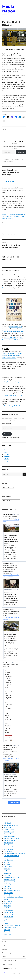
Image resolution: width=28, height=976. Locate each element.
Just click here (6, 288)
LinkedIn (6, 458)
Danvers (21, 159)
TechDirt (6, 923)
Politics (16, 159)
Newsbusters (8, 901)
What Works (7, 934)
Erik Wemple (8, 851)
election (4, 161)
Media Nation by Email (9, 968)
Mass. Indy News (7, 964)
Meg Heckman (8, 892)
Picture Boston (8, 910)
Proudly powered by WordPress (18, 973)
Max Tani (7, 886)
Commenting (6, 953)
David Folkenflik (9, 849)
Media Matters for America (12, 890)
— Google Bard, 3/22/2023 (10, 382)
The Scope (7, 921)
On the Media (8, 908)
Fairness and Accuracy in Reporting (14, 853)
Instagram (7, 461)
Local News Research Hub (11, 877)
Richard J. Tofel (8, 914)
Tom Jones (7, 929)
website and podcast (15, 327)
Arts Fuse (6, 821)
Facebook (7, 450)
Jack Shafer (7, 864)
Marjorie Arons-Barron (11, 882)
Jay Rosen (7, 869)
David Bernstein (9, 847)
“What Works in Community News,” (13, 331)
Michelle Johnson (9, 895)
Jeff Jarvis (7, 871)
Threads (6, 454)
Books (4, 956)
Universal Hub (8, 932)
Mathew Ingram (9, 884)
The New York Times (10, 337)
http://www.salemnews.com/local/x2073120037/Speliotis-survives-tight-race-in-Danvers (13, 216)
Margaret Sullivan (9, 879)
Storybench (7, 919)
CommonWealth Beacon (11, 838)
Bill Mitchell (7, 823)
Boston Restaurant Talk (11, 825)
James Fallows (8, 866)
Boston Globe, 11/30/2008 (12, 406)
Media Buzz (7, 888)
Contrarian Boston (9, 840)
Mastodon (7, 456)
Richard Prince (8, 916)
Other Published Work (9, 960)
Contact (4, 949)
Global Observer (9, 860)
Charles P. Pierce (9, 829)
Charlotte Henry (9, 832)
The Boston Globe (20, 340)
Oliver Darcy (7, 906)
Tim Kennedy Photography (12, 925)
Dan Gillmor (7, 845)
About (4, 945)
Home (4, 941)
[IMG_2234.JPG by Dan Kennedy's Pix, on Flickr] (14, 37)
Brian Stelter (8, 827)
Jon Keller (7, 875)
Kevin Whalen (9, 181)
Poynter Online (8, 912)
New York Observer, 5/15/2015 (13, 395)
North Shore (10, 161)
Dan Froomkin (8, 842)
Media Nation (8, 8)
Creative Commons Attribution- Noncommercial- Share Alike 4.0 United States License (12, 356)
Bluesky (6, 452)
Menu (4, 15)
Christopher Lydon (9, 836)
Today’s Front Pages (10, 927)
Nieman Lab (7, 903)
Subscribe (21, 152)
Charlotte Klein (8, 834)
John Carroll (7, 873)
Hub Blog (6, 862)
